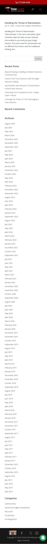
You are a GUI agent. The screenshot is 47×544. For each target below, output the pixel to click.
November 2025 (11, 143)
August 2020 (10, 302)
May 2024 (9, 178)
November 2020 (11, 290)
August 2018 (10, 391)
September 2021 (11, 255)
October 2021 (10, 251)
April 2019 (9, 360)
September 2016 (11, 472)
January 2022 (10, 244)
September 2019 (11, 344)
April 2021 (9, 271)
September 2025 (11, 147)
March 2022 (9, 236)
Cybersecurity (10, 504)
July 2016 (8, 480)
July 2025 (8, 151)
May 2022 (9, 228)
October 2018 (10, 383)
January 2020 (10, 329)
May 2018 (9, 402)
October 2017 (10, 429)
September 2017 (11, 433)
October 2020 (10, 294)
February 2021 (10, 278)
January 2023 (10, 213)
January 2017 (10, 460)
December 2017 (11, 422)
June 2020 (9, 309)
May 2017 (9, 449)
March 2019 (9, 364)
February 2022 (10, 240)
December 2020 (11, 286)
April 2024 (9, 182)
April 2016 (9, 491)
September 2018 (11, 387)
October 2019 (10, 340)
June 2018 (9, 398)
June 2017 (9, 445)
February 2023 (10, 209)
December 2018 (11, 375)
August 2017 (10, 437)
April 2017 (9, 453)
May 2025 (9, 155)
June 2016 (9, 484)
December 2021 (11, 247)
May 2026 (9, 131)
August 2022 (10, 220)
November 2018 (11, 379)
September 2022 (11, 216)
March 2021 (9, 274)
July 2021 (8, 259)
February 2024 (10, 185)
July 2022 (8, 224)
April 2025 (9, 158)
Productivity (9, 515)
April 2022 (9, 232)
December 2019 (11, 333)
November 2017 (11, 426)
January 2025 (10, 166)
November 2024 (11, 170)
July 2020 (8, 305)
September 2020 (11, 298)
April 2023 (9, 205)
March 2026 (9, 135)
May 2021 (9, 267)
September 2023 (11, 193)
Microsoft (9, 511)
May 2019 (9, 356)
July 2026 (8, 127)
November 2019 (11, 336)
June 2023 (9, 201)
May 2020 (9, 313)
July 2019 (8, 352)
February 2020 (10, 325)
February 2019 (10, 367)
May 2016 (9, 487)
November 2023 (11, 189)
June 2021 (9, 263)
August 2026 (10, 123)
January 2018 (10, 418)
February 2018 (10, 414)
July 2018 (8, 395)
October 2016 (10, 468)
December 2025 (11, 139)
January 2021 (10, 282)
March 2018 (9, 410)
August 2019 (10, 348)
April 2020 (9, 317)
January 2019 (10, 371)
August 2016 (10, 476)
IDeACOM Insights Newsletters (28, 26)
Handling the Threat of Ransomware (22, 22)
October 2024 (10, 174)
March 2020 (9, 321)
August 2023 (10, 197)
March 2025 (9, 162)
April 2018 (9, 406)
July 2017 (8, 441)
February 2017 (10, 456)
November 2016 (11, 464)
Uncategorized (11, 519)
